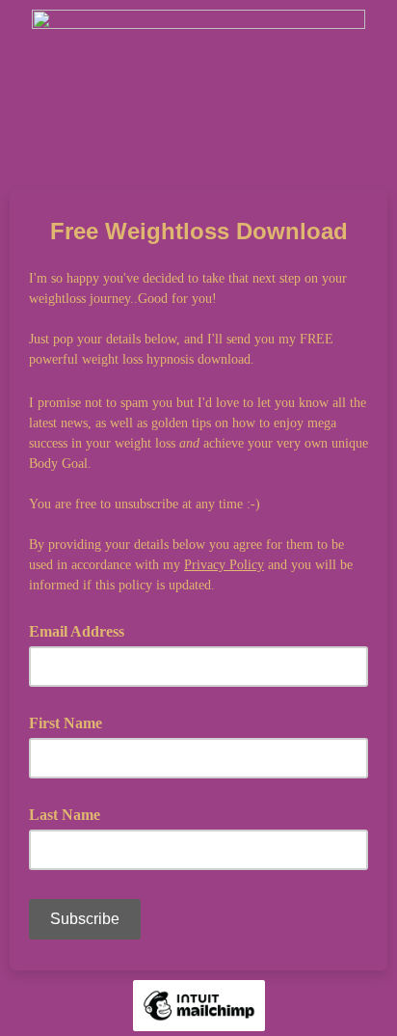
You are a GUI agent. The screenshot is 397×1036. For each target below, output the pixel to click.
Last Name (64, 814)
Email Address (83, 630)
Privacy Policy (224, 565)
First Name (65, 723)
